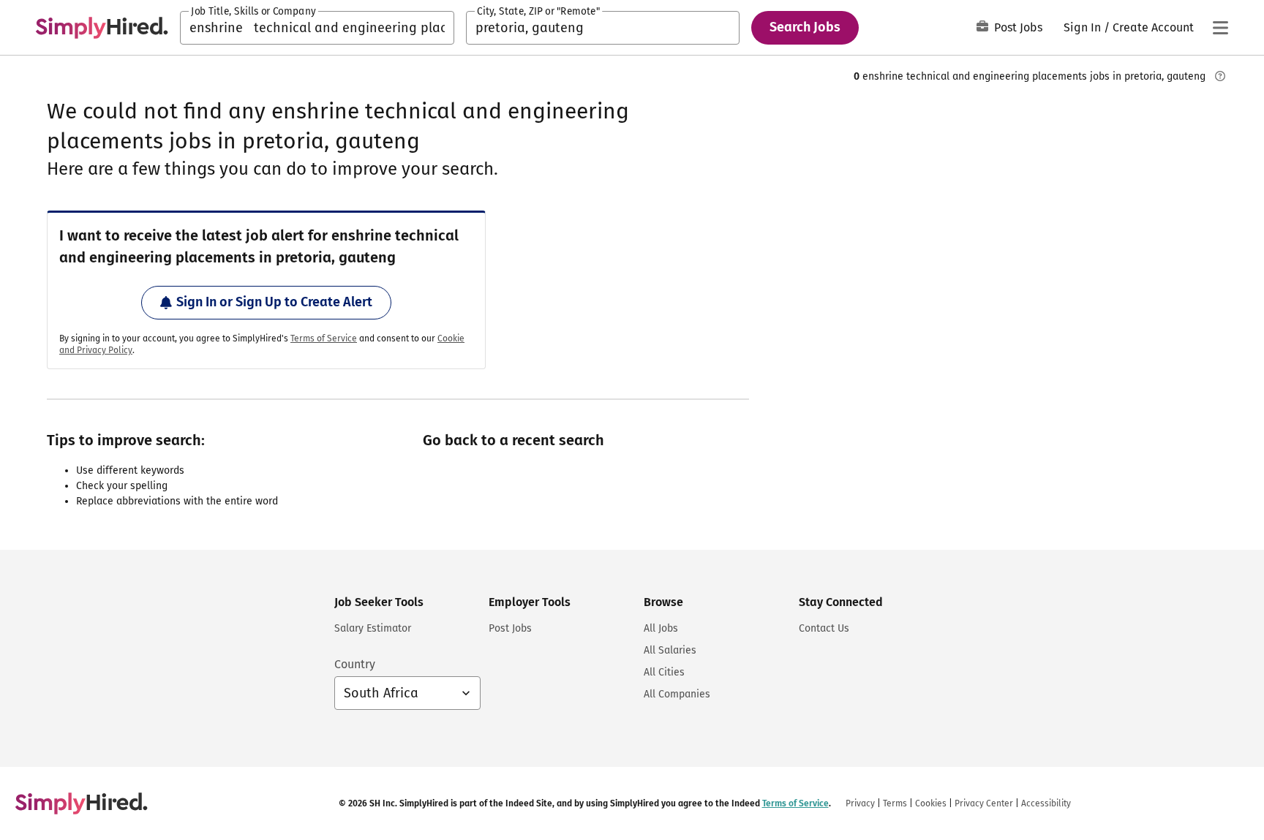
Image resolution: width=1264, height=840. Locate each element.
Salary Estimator (372, 628)
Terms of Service (323, 338)
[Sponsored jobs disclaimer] (1220, 76)
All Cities (664, 672)
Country (354, 664)
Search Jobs (805, 27)
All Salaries (670, 650)
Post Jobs (1018, 27)
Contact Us (824, 628)
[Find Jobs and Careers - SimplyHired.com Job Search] (101, 28)
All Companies (677, 694)
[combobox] (317, 28)
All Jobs (661, 628)
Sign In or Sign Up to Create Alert (274, 302)
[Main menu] (1220, 28)
